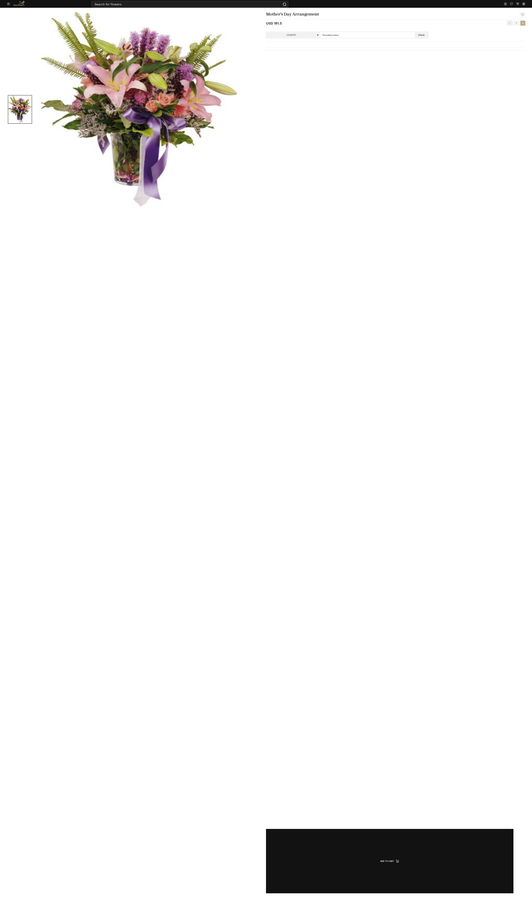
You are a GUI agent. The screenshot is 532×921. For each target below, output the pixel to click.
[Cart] (518, 4)
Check (421, 35)
